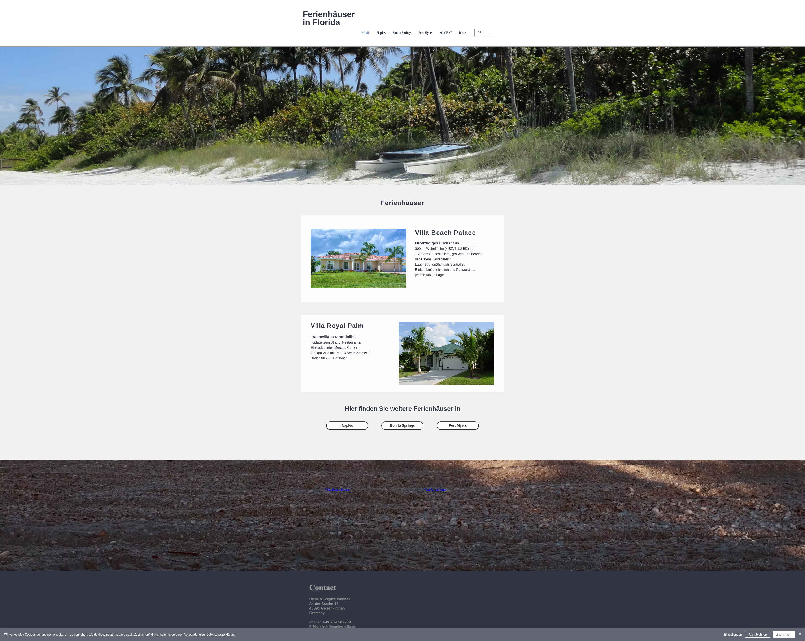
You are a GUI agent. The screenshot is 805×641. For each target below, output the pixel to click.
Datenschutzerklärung (221, 634)
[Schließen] (799, 634)
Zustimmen (783, 634)
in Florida (321, 22)
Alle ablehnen (758, 634)
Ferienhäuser (329, 14)
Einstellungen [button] (733, 634)
